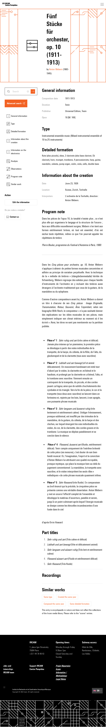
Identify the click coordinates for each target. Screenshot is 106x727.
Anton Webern (56, 69)
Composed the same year (54, 604)
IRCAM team (8, 672)
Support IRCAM (36, 666)
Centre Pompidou (37, 669)
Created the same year (67, 597)
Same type (48, 597)
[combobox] (21, 91)
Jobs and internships (8, 667)
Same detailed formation (79, 604)
